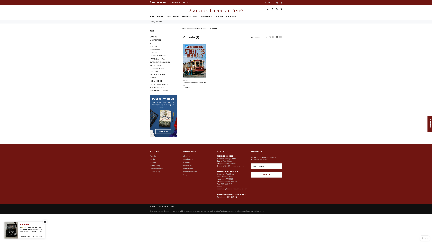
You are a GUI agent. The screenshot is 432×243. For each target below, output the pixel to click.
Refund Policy (155, 172)
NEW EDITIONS (157, 87)
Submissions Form (190, 172)
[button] (45, 222)
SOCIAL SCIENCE (156, 81)
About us (186, 156)
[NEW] (194, 61)
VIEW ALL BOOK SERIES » (159, 84)
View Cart (153, 156)
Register (153, 162)
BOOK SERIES (206, 17)
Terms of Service (156, 169)
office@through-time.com (233, 166)
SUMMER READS (159, 90)
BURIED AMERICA (156, 49)
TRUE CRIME (154, 71)
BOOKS (160, 17)
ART (151, 43)
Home (152, 22)
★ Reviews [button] (430, 123)
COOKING (153, 53)
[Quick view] (202, 47)
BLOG (195, 17)
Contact (186, 162)
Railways (186, 80)
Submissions (188, 169)
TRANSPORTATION (157, 68)
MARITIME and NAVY (157, 59)
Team (185, 175)
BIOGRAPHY (154, 46)
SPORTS (153, 78)
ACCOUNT (218, 17)
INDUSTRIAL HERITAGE (158, 56)
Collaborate (188, 159)
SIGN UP (266, 174)
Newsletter (187, 165)
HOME (152, 17)
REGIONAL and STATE (158, 75)
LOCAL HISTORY (172, 17)
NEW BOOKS (231, 17)
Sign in (152, 159)
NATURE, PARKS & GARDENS (160, 62)
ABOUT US (186, 17)
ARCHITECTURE (155, 40)
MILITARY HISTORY (156, 65)
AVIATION (153, 37)
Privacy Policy (155, 165)
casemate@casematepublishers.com (232, 189)
